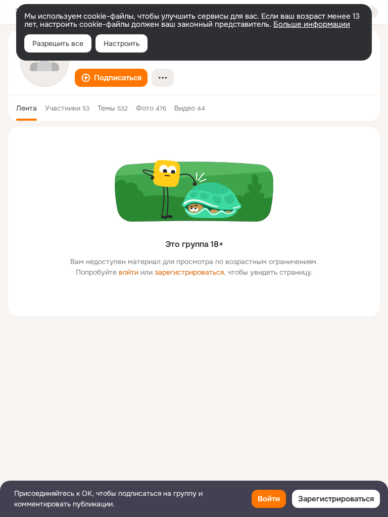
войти (128, 272)
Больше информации (311, 24)
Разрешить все (57, 43)
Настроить (121, 43)
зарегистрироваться (189, 272)
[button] (111, 78)
